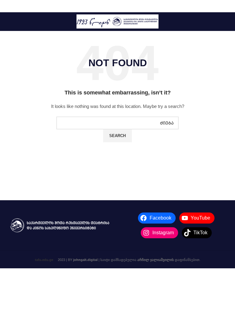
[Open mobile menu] (7, 21)
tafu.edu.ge (44, 260)
